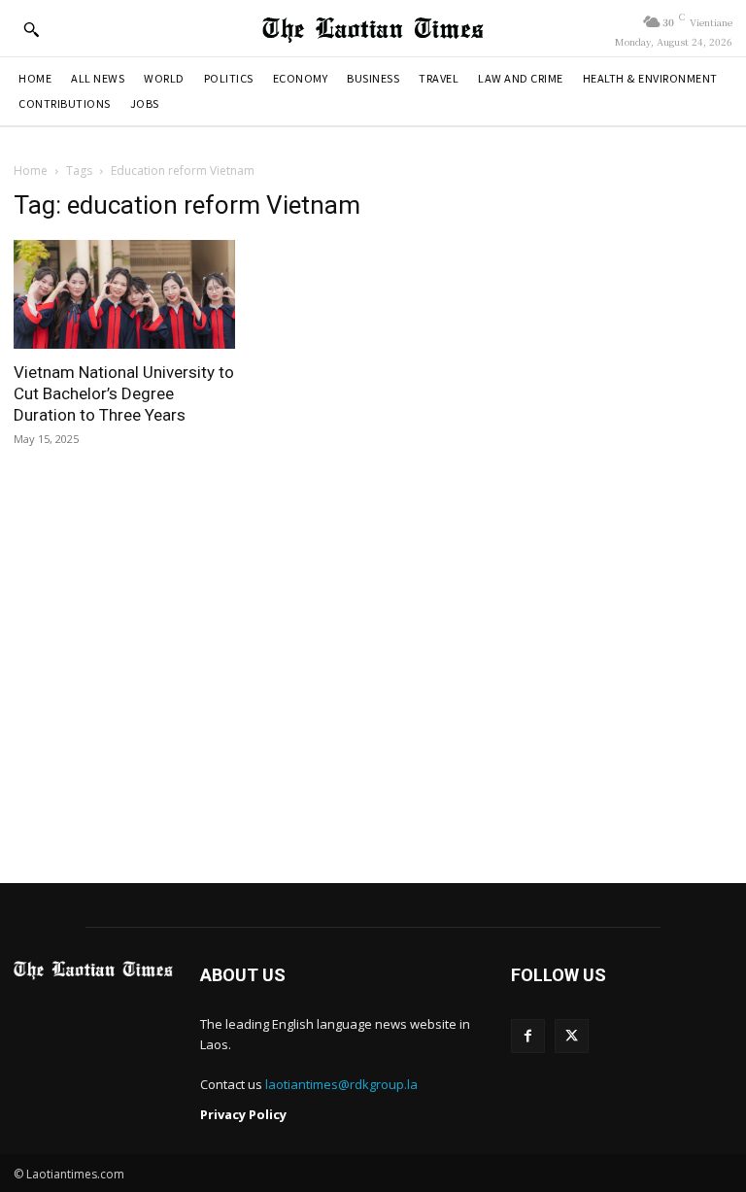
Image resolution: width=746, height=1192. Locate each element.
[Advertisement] (373, 681)
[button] (31, 29)
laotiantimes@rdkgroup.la (341, 1084)
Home (31, 170)
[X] (572, 1036)
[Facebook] (528, 1036)
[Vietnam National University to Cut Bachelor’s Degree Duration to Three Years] (124, 294)
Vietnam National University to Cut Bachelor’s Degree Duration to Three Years (124, 393)
